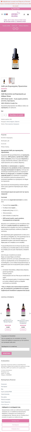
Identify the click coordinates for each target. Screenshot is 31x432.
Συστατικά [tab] (3, 143)
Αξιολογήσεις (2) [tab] (5, 140)
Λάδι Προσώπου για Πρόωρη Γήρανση (8, 321)
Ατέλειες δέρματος (23, 25)
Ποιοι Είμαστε (4, 386)
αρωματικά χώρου (6, 264)
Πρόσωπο (14, 25)
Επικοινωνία (4, 384)
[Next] (27, 55)
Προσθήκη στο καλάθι (16, 115)
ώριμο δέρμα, (10, 257)
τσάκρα (15, 262)
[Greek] (5, 14)
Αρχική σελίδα (6, 25)
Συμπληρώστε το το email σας (9, 346)
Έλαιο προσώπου (9, 124)
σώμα (16, 258)
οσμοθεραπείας (10, 260)
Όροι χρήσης (4, 397)
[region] (15, 418)
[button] (2, 14)
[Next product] (14, 28)
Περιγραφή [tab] (3, 134)
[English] (7, 14)
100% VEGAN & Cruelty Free (10, 215)
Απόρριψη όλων (15, 428)
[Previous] (3, 55)
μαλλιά (20, 258)
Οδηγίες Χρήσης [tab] (5, 146)
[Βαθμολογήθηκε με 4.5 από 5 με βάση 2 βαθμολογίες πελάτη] (15, 88)
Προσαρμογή (15, 424)
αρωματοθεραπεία (7, 245)
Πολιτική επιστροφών (5, 399)
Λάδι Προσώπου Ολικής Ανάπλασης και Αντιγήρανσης (23, 322)
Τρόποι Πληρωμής (5, 404)
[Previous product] (17, 28)
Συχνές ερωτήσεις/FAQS (6, 391)
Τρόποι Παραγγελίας (5, 402)
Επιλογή (8, 329)
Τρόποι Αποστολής (5, 394)
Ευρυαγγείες (16, 124)
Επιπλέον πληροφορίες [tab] (7, 137)
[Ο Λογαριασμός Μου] (24, 14)
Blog (2, 389)
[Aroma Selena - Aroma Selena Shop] (15, 14)
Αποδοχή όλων (15, 420)
